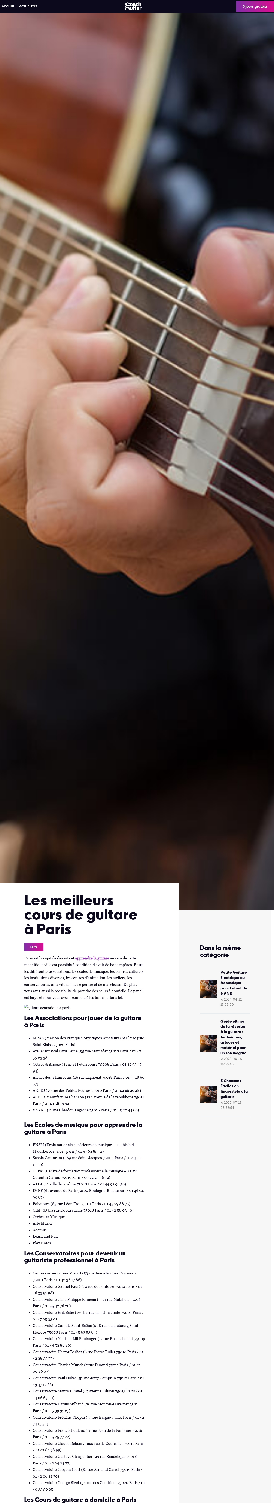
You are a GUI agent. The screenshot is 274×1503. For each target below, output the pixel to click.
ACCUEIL (8, 6)
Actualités (28, 6)
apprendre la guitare (92, 958)
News (33, 946)
